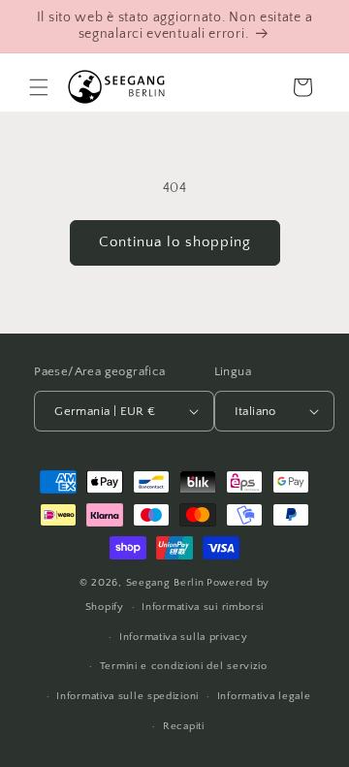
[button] (38, 87)
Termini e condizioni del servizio (184, 666)
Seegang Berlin (165, 583)
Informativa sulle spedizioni (127, 696)
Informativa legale (264, 696)
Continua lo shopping (175, 242)
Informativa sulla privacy (183, 637)
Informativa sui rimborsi (203, 607)
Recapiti (184, 726)
